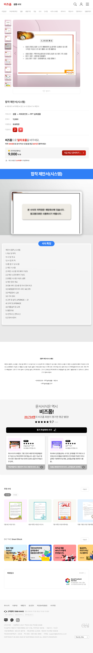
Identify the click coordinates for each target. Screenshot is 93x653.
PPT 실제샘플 (35, 114)
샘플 (14, 114)
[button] (8, 23)
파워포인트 (23, 114)
